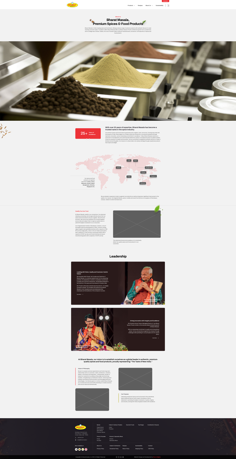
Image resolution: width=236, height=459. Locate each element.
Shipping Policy (139, 448)
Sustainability (159, 5)
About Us (148, 5)
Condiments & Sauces (153, 425)
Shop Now (165, 1)
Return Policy (125, 448)
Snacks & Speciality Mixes (116, 436)
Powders (111, 429)
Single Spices (100, 427)
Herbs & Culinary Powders (115, 425)
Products (130, 5)
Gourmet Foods (130, 425)
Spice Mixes (100, 430)
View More (79, 294)
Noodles (99, 440)
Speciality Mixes (113, 440)
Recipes (140, 5)
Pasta (98, 438)
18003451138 (80, 437)
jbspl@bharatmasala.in (82, 439)
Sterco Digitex (157, 457)
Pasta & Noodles (101, 436)
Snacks (111, 438)
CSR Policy (151, 448)
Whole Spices (100, 429)
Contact (150, 445)
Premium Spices (101, 432)
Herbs (110, 427)
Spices (98, 425)
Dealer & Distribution (115, 445)
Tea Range (141, 425)
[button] (87, 140)
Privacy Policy (100, 448)
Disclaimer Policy (114, 448)
